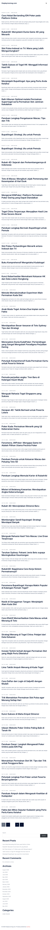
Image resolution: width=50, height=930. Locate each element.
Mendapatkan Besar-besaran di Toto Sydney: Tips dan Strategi (24, 326)
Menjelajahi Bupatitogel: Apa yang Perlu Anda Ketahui (24, 82)
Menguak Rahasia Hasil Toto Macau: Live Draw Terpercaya (25, 537)
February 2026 (6, 884)
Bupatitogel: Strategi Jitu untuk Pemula (21, 134)
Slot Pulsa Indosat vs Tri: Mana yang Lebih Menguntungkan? (23, 49)
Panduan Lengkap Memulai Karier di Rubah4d (24, 475)
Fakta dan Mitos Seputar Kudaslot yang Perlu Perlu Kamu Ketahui (24, 811)
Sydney (28, 926)
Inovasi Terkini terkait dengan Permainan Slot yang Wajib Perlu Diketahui (24, 652)
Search (4, 832)
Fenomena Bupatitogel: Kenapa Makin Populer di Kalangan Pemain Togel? (25, 586)
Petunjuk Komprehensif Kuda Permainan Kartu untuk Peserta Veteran (25, 362)
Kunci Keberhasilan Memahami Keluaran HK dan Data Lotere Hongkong (23, 277)
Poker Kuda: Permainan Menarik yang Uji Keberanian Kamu (22, 427)
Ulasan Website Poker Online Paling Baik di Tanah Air (23, 729)
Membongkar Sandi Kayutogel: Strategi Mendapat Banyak (21, 521)
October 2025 (6, 894)
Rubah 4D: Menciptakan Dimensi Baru (20, 506)
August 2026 (6, 870)
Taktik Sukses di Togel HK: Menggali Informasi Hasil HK (25, 65)
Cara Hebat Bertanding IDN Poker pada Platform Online (21, 16)
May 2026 (5, 877)
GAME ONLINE (14, 12)
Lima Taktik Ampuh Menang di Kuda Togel (22, 667)
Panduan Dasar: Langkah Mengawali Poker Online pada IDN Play (23, 745)
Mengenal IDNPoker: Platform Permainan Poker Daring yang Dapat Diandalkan (22, 196)
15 (17, 824)
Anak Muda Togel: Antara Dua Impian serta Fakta (23, 310)
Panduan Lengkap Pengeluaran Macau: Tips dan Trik (23, 119)
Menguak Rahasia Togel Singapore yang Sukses (21, 394)
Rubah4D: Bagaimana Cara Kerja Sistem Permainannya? (21, 570)
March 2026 (6, 882)
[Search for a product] (46, 3)
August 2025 (6, 899)
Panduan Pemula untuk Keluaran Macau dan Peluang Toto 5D (23, 460)
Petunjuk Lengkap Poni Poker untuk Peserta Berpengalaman (24, 778)
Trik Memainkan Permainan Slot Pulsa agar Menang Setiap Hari (23, 698)
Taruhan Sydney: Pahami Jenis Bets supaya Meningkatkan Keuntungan (23, 553)
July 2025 (5, 901)
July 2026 (5, 872)
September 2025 (7, 896)
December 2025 (7, 889)
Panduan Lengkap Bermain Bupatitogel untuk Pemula (24, 229)
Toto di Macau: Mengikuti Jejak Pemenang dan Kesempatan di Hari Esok (25, 180)
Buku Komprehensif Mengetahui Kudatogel (23, 262)
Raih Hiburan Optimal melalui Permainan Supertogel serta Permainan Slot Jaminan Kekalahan (22, 102)
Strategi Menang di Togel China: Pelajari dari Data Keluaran (24, 635)
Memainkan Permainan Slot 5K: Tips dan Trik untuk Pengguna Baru (24, 761)
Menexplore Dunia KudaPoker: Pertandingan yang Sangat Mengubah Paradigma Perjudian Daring (24, 344)
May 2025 (5, 906)
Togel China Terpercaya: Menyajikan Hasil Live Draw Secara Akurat (25, 212)
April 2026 (5, 879)
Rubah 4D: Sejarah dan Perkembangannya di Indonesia (24, 163)
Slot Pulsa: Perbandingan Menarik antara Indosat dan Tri (22, 247)
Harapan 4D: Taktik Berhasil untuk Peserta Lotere (23, 411)
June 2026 (5, 874)
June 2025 (5, 903)
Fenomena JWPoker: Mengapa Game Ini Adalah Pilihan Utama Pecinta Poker (21, 444)
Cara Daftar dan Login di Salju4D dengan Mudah (22, 682)
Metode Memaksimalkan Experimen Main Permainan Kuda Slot (22, 294)
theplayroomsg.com (9, 3)
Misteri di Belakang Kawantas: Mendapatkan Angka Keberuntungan (24, 490)
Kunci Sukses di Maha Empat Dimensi (20, 714)
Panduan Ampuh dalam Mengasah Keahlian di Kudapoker (24, 794)
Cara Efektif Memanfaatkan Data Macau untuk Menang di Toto (24, 619)
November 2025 (7, 891)
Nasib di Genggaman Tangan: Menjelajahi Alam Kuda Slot (22, 602)
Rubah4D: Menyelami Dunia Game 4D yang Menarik (23, 33)
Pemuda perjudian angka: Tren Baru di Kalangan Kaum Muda (21, 378)
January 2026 (6, 886)
